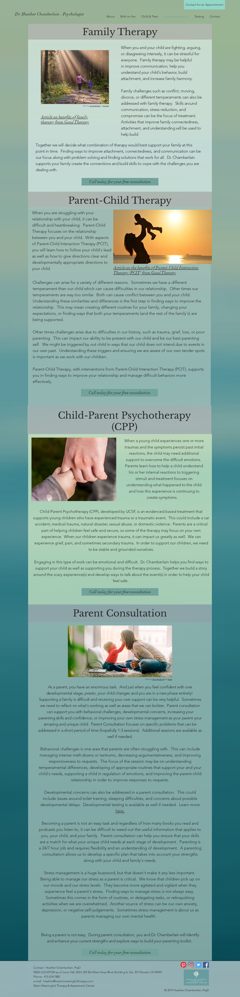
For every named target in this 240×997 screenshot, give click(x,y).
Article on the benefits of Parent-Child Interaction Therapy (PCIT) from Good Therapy (156, 270)
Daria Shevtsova (158, 679)
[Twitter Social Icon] (198, 965)
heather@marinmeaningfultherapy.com (68, 981)
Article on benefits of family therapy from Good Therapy (65, 119)
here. (120, 810)
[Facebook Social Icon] (206, 965)
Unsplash (106, 106)
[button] (149, 16)
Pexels (170, 679)
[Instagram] (191, 965)
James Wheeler (95, 106)
